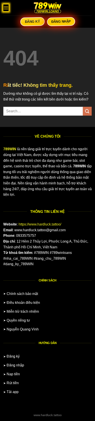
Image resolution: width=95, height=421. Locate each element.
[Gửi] (87, 111)
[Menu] (6, 7)
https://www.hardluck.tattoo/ (40, 224)
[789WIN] (47, 8)
